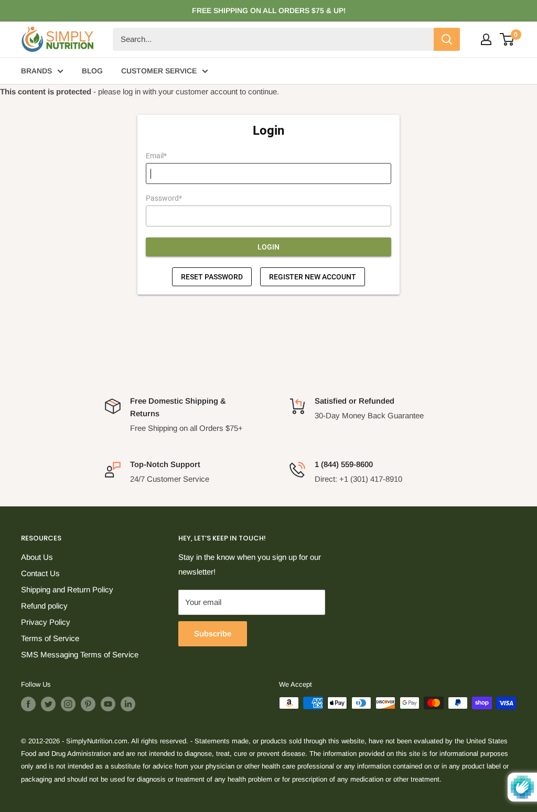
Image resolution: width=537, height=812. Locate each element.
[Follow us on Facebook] (28, 704)
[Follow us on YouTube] (108, 704)
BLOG (92, 71)
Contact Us (40, 573)
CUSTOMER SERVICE (159, 71)
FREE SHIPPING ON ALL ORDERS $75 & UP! (269, 10)
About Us (37, 557)
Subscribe (212, 633)
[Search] (447, 39)
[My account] (486, 39)
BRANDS (36, 71)
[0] (507, 39)
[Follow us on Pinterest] (88, 704)
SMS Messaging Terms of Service (79, 654)
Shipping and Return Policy (67, 589)
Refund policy (44, 605)
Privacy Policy (45, 622)
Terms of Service (50, 638)
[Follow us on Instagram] (68, 704)
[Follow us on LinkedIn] (128, 704)
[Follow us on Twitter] (48, 704)
